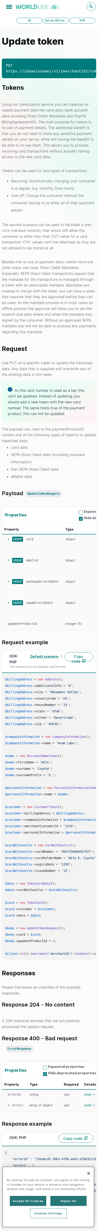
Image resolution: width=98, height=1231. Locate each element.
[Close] (89, 1173)
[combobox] (45, 656)
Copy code (77, 657)
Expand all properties (66, 1067)
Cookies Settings (48, 1213)
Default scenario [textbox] (44, 656)
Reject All (69, 1201)
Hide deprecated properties (72, 1073)
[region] (48, 1197)
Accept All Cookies (28, 1201)
